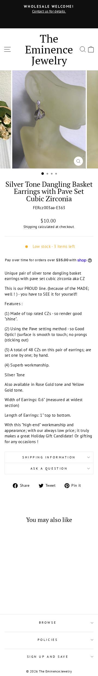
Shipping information (49, 457)
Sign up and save (48, 656)
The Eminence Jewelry (49, 49)
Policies (48, 640)
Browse (47, 622)
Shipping (30, 226)
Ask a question (49, 468)
